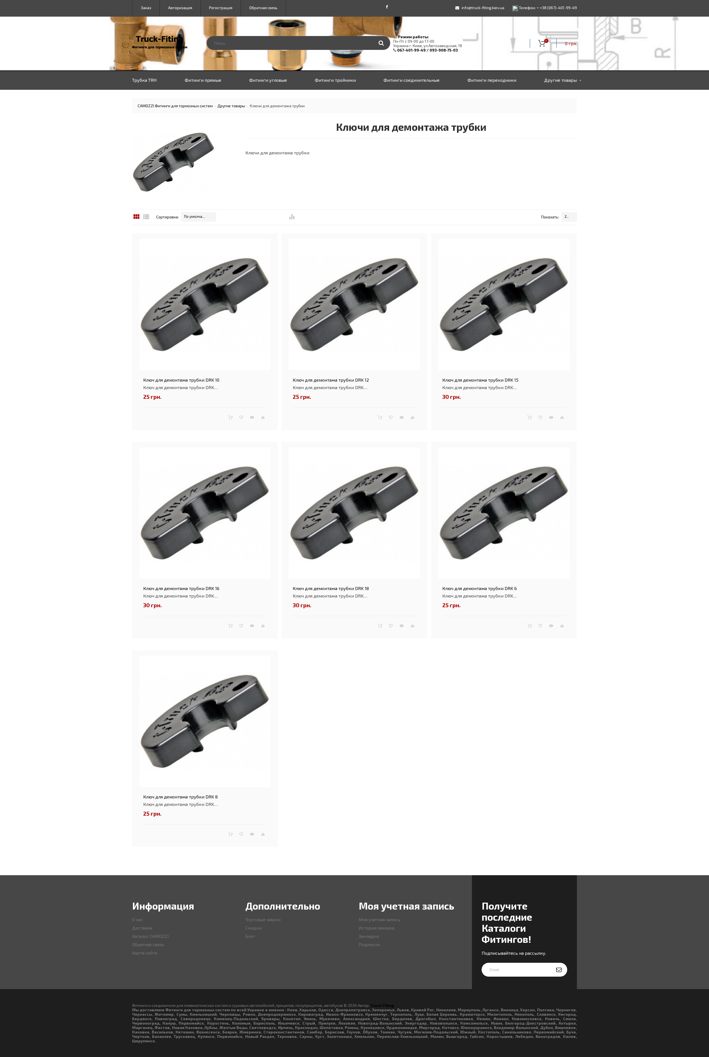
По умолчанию (196, 216)
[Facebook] (387, 7)
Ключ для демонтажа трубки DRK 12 (331, 379)
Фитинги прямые (203, 80)
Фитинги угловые (268, 80)
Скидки (253, 927)
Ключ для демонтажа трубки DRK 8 (180, 796)
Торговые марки (263, 919)
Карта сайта (144, 952)
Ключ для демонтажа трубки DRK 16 (181, 588)
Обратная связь (148, 944)
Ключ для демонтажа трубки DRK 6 (479, 588)
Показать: (550, 217)
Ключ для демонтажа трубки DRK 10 (181, 379)
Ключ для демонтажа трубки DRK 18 (331, 588)
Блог (250, 936)
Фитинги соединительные (412, 80)
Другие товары (560, 80)
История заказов (376, 927)
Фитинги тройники (335, 80)
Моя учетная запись (379, 919)
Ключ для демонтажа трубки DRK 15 (480, 379)
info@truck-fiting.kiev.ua (483, 7)
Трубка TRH (144, 80)
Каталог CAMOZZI (150, 936)
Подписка (369, 944)
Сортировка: (167, 217)
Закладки (369, 936)
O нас (137, 919)
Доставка (142, 927)
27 (566, 216)
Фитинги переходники (491, 80)
